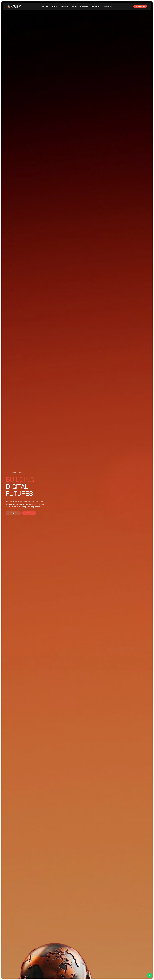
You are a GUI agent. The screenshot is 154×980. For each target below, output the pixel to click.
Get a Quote (28, 513)
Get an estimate (140, 6)
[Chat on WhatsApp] (149, 975)
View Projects (12, 513)
